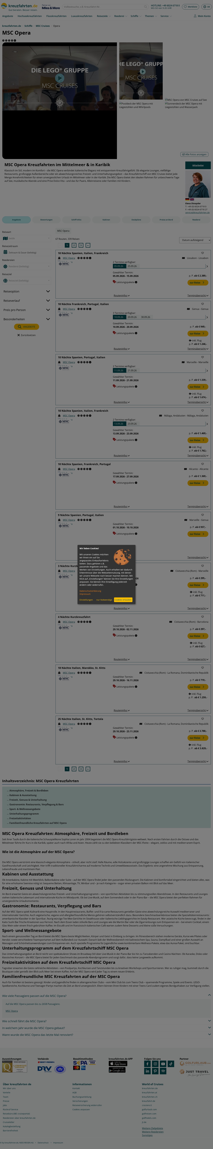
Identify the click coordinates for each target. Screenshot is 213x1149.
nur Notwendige (104, 599)
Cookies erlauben (123, 599)
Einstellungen (86, 599)
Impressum (85, 593)
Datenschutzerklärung (90, 590)
